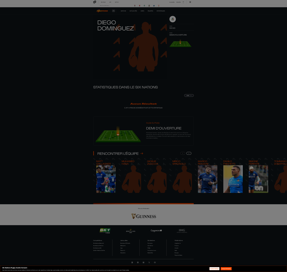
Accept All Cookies (226, 268)
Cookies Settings (214, 268)
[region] (143, 269)
